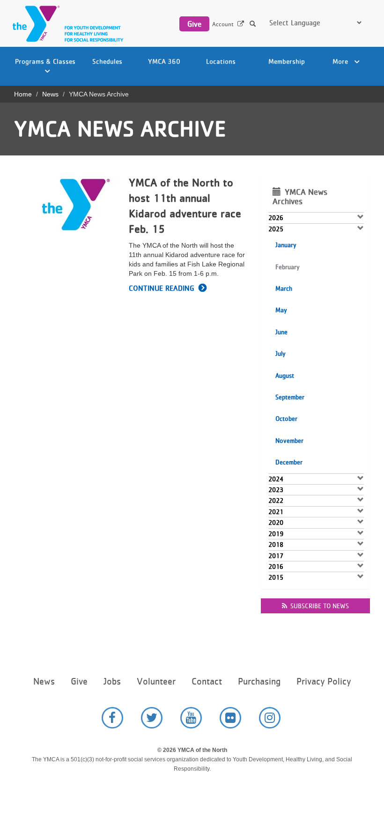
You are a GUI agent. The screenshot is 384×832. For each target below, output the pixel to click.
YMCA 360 (164, 61)
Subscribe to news (319, 606)
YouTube (191, 718)
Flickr (230, 718)
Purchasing (259, 681)
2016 (275, 566)
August (284, 375)
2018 (275, 544)
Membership (286, 61)
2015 (275, 577)
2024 (275, 479)
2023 (275, 489)
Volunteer (156, 681)
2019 (275, 533)
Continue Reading (161, 288)
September (289, 397)
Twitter (151, 718)
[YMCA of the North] (65, 24)
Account (223, 24)
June (281, 332)
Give (194, 24)
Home (23, 94)
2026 (275, 217)
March (283, 288)
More (341, 61)
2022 (275, 500)
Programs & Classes (45, 61)
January (285, 245)
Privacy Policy (323, 681)
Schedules (107, 61)
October (286, 418)
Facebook (112, 718)
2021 (275, 511)
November (289, 440)
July (280, 353)
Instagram (270, 718)
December (289, 462)
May (281, 310)
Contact (207, 681)
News (50, 94)
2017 (275, 556)
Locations (221, 61)
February (287, 267)
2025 (275, 229)
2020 (275, 522)
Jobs (112, 681)
